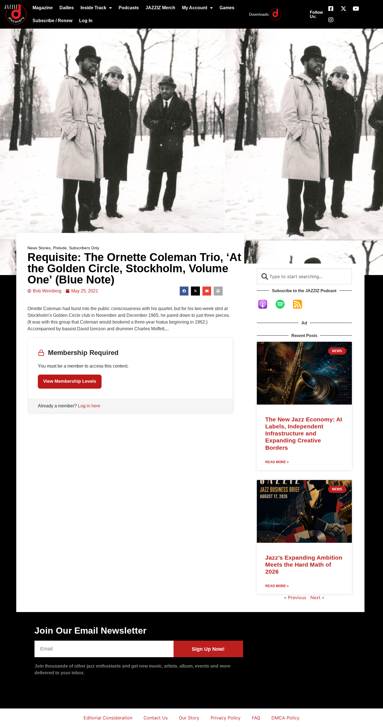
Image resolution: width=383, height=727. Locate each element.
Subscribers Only (84, 248)
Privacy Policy (226, 718)
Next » (317, 597)
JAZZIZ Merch (160, 7)
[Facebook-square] (330, 8)
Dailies (66, 7)
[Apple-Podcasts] (265, 304)
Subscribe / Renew (52, 20)
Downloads (259, 14)
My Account (194, 7)
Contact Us (156, 718)
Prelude (60, 248)
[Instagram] (330, 20)
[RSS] (300, 304)
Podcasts (129, 7)
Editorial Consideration (108, 718)
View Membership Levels (69, 381)
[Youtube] (356, 8)
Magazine (43, 7)
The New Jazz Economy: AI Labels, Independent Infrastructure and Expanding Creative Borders (303, 433)
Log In (86, 20)
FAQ (256, 718)
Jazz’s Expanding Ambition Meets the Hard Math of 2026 (303, 564)
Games (227, 7)
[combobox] (304, 276)
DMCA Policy (285, 718)
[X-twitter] (343, 8)
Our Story (189, 718)
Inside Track (93, 7)
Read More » (277, 462)
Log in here (89, 405)
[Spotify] (283, 304)
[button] (184, 291)
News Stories (39, 248)
